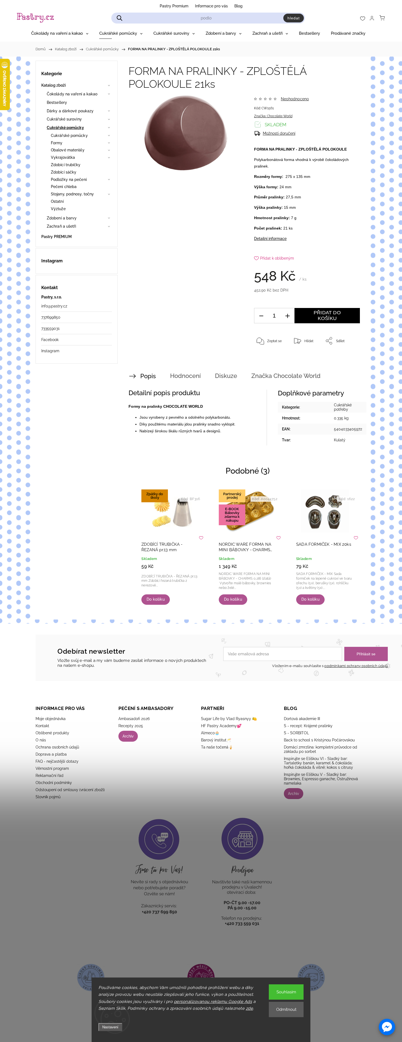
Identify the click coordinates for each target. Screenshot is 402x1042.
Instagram (50, 351)
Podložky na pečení (69, 179)
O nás (41, 740)
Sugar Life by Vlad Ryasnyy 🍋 (229, 719)
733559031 (50, 328)
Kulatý (339, 440)
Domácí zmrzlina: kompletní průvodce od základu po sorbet (320, 749)
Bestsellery (57, 102)
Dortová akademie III (302, 719)
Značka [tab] (286, 375)
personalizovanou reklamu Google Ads (213, 1001)
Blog (238, 6)
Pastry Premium (174, 6)
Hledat (293, 18)
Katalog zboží (53, 85)
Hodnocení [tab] (185, 375)
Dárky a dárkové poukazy (70, 111)
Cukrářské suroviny (64, 119)
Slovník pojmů (48, 797)
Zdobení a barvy (62, 218)
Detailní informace (270, 238)
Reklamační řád (49, 775)
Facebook (50, 339)
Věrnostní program (52, 768)
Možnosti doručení (279, 133)
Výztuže (58, 209)
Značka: (273, 116)
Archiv (128, 736)
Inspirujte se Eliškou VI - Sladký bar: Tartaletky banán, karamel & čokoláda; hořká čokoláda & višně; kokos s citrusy (318, 763)
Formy (57, 143)
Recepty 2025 (130, 726)
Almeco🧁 (210, 733)
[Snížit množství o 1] (261, 316)
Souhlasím (286, 992)
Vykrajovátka (63, 157)
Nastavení (110, 1027)
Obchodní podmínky (54, 782)
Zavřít (348, 359)
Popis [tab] (148, 376)
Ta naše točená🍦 (217, 747)
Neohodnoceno (295, 99)
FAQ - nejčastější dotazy (57, 761)
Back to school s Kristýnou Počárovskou (319, 740)
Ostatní (57, 201)
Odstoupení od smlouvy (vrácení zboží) (70, 790)
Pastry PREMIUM (56, 236)
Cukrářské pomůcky (65, 127)
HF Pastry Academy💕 (221, 726)
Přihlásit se (366, 654)
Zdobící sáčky (63, 172)
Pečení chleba (64, 186)
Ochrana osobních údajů (57, 747)
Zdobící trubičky (66, 165)
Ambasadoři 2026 (134, 719)
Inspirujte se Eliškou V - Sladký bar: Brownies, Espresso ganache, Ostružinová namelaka (321, 778)
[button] (387, 1027)
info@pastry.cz (54, 306)
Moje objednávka (51, 719)
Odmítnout (286, 1009)
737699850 (50, 317)
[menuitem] (59, 33)
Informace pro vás (211, 6)
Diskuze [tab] (226, 375)
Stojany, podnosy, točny (72, 194)
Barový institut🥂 (216, 740)
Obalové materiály (68, 150)
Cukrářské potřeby (343, 407)
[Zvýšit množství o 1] (287, 316)
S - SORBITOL (296, 733)
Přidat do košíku (327, 315)
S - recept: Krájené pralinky (308, 726)
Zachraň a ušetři (61, 226)
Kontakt (42, 726)
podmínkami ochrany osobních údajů (356, 666)
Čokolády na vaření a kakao (72, 94)
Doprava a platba (51, 754)
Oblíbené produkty (52, 733)
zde (249, 1008)
